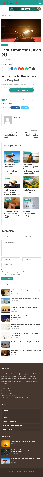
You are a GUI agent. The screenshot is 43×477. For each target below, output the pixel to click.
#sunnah (35, 100)
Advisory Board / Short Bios (13, 425)
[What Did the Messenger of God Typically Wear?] (6, 309)
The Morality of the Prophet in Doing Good (11, 135)
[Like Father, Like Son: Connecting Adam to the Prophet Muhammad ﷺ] (6, 353)
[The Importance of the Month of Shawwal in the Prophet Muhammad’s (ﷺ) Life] (6, 335)
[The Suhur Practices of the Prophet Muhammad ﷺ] (6, 318)
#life (7, 100)
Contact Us (8, 429)
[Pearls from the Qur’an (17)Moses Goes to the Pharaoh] (12, 182)
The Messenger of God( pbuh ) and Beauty (32, 135)
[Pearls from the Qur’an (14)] (31, 182)
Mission (6, 414)
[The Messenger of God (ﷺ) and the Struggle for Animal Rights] (12, 203)
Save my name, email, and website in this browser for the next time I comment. (21, 273)
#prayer (28, 100)
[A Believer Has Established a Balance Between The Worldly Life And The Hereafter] (12, 157)
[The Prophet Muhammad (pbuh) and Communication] (6, 452)
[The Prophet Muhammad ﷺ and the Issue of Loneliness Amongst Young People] (31, 157)
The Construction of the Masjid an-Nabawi (25, 298)
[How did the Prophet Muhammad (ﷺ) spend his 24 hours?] (6, 327)
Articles (5, 45)
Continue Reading (21, 90)
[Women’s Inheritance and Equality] (31, 203)
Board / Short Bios (10, 422)
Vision (6, 418)
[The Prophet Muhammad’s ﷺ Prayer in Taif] (6, 344)
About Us (7, 410)
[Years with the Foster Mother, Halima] (6, 443)
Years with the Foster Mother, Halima (23, 441)
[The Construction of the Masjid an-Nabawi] (6, 301)
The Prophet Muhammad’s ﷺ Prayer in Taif (25, 342)
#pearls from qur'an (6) (17, 100)
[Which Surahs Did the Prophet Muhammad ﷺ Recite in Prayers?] (6, 292)
